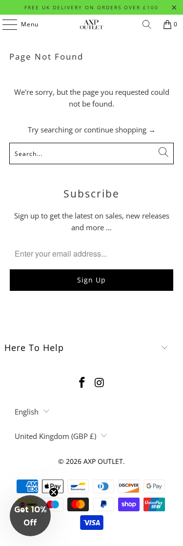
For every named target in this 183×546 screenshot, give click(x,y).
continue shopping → (120, 129)
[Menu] (5, 24)
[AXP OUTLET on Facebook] (82, 383)
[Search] (147, 24)
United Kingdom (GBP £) (55, 436)
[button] (30, 515)
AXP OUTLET (103, 461)
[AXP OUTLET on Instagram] (100, 383)
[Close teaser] (54, 492)
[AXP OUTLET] (92, 24)
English (27, 411)
